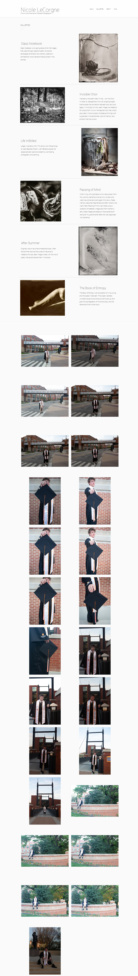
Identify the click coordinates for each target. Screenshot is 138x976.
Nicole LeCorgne (40, 10)
